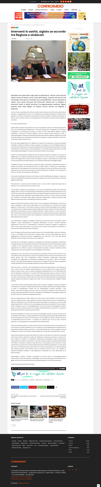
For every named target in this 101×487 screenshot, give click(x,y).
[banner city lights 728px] (50, 18)
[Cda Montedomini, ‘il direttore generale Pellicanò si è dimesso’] (19, 412)
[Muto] (60, 368)
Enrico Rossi (32, 379)
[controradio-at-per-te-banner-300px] (79, 99)
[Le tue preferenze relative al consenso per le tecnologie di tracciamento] (98, 485)
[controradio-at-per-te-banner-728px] (38, 377)
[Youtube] (68, 2)
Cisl (18, 379)
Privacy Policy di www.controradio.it (21, 479)
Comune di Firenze (24, 379)
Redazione (14, 38)
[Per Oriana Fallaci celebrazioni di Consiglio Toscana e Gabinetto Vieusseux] (57, 412)
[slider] (63, 368)
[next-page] (14, 425)
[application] (38, 368)
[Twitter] (66, 2)
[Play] (13, 368)
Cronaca (12, 417)
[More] (56, 387)
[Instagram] (63, 2)
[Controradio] (50, 6)
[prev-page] (12, 425)
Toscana (12, 25)
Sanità (16, 25)
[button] (79, 10)
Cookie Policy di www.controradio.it (21, 476)
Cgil (15, 379)
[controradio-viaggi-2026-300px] (79, 50)
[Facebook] (61, 2)
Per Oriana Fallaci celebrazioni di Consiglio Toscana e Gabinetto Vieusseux (56, 421)
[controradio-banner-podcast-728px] (38, 90)
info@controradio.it (23, 483)
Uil (52, 379)
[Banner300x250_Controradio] (79, 70)
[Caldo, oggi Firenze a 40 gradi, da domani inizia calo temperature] (38, 412)
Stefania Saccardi (47, 379)
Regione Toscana (39, 379)
